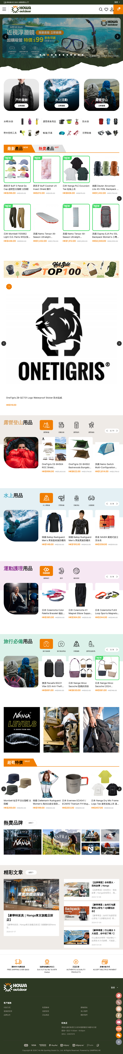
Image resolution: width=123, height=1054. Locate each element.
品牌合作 (7, 1015)
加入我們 (84, 1011)
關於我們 (84, 1015)
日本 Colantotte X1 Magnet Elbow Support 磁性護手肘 (53, 613)
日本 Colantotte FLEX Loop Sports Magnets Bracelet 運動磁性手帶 (80, 613)
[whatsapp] (119, 996)
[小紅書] (119, 1029)
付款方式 (7, 1007)
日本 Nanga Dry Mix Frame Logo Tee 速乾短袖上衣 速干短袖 (47, 803)
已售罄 (17, 246)
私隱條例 (45, 1007)
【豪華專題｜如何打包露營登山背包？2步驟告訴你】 (103, 907)
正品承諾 (45, 1015)
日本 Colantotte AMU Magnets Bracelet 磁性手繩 (106, 613)
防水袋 (85, 121)
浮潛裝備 (86, 133)
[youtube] (119, 1022)
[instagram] (119, 1009)
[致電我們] (119, 1002)
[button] (118, 37)
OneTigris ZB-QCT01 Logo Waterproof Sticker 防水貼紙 (34, 397)
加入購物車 (17, 199)
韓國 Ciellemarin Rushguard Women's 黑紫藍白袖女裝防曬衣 (107, 540)
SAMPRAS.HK (95, 1050)
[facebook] (119, 1015)
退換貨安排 (8, 1011)
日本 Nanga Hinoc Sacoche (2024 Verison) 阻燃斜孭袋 (78, 686)
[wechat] (119, 1035)
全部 (30, 823)
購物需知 (84, 1007)
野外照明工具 (10, 133)
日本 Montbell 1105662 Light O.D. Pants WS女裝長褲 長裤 (17, 236)
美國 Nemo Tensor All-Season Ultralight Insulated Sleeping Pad (44, 236)
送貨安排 (45, 1011)
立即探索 (21, 106)
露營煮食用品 (49, 121)
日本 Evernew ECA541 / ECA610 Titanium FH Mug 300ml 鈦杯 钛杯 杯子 (17, 803)
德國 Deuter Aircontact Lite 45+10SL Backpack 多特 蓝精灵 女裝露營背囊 (105, 189)
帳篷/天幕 (47, 133)
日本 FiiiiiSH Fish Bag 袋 (107, 683)
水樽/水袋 (8, 121)
